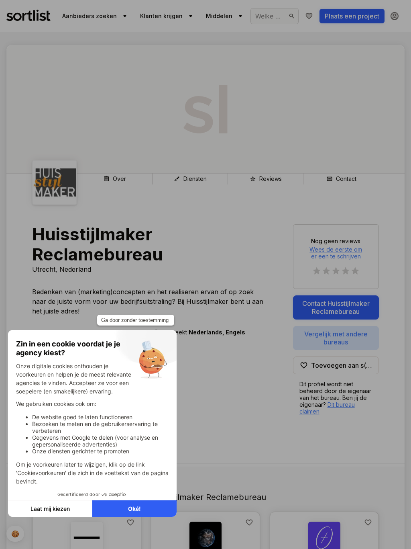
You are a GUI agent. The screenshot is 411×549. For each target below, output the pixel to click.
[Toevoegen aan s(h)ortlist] (130, 522)
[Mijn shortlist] (309, 16)
